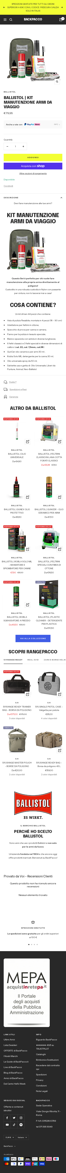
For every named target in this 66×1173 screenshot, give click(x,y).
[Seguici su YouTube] (7, 1124)
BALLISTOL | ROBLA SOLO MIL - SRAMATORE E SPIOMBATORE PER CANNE (17, 565)
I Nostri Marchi (11, 1056)
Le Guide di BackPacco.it (16, 1061)
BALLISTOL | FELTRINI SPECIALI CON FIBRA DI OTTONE (49, 565)
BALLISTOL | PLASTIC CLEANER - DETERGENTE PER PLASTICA (49, 620)
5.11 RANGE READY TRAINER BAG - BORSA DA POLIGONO (16, 708)
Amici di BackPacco (13, 1078)
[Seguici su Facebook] (7, 1117)
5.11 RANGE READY (13, 660)
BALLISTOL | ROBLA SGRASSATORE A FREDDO (17, 619)
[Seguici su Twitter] (14, 1117)
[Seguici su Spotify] (20, 1124)
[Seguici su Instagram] (20, 1117)
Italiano (21, 1137)
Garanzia (13, 396)
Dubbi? (12, 382)
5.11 (17, 703)
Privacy (39, 1080)
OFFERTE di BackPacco (15, 1050)
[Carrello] (60, 19)
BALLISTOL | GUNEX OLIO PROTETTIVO (17, 511)
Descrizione (11, 197)
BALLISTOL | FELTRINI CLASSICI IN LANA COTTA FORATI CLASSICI (49, 457)
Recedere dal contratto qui (48, 1067)
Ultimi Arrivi (9, 1039)
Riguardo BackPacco (46, 1039)
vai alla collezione (33, 638)
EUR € (8, 1137)
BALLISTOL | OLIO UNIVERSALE (17, 455)
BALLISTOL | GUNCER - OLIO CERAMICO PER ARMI (49, 511)
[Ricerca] (11, 19)
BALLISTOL (10, 92)
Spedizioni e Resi (18, 389)
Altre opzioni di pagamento (33, 173)
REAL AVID (33, 660)
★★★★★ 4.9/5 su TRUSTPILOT (45, 1047)
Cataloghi (41, 1054)
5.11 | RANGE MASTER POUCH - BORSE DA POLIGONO (17, 764)
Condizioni (41, 1085)
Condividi (8, 186)
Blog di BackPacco (13, 1072)
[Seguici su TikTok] (14, 1124)
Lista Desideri (10, 1045)
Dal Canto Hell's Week (14, 1083)
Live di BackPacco (13, 1067)
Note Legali (42, 1091)
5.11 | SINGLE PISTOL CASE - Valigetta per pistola (49, 708)
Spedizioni (41, 1074)
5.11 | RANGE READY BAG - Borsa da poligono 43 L (49, 764)
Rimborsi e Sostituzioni (47, 1059)
